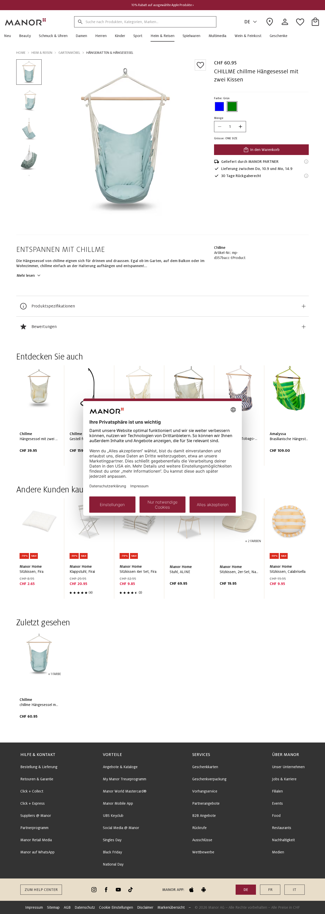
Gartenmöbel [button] (69, 53)
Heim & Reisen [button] (41, 53)
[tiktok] (130, 890)
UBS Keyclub (113, 816)
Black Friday (112, 852)
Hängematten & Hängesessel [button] (109, 53)
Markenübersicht (171, 907)
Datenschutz (85, 907)
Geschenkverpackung (209, 779)
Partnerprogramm (34, 828)
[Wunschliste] (200, 65)
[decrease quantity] (219, 126)
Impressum (34, 907)
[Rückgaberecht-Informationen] (306, 175)
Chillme (219, 248)
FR (270, 890)
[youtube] (118, 890)
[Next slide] (290, 417)
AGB (67, 907)
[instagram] (94, 890)
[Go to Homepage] (25, 21)
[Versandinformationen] (306, 161)
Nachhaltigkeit (283, 840)
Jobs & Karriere (284, 779)
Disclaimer (145, 907)
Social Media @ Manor (121, 828)
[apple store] (191, 890)
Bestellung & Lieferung (38, 767)
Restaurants (281, 828)
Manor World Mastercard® (125, 791)
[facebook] (106, 890)
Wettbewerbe (203, 852)
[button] (9, 35)
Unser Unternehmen (288, 767)
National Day (113, 864)
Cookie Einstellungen (116, 907)
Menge (218, 117)
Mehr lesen (26, 275)
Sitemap (53, 907)
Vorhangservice (204, 791)
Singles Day (112, 840)
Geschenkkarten (205, 767)
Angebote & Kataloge (120, 767)
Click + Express (32, 803)
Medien (278, 852)
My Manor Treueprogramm (124, 779)
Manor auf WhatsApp (37, 852)
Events (277, 803)
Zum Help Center (41, 890)
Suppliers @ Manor (35, 816)
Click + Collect (31, 791)
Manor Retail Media (36, 840)
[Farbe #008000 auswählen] (232, 106)
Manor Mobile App (118, 803)
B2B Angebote (204, 816)
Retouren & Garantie (36, 779)
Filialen (277, 791)
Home (20, 53)
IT (294, 890)
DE (247, 21)
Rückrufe (199, 828)
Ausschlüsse (202, 840)
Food (276, 816)
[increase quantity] (240, 126)
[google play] (204, 890)
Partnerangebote (206, 803)
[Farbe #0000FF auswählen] (219, 106)
